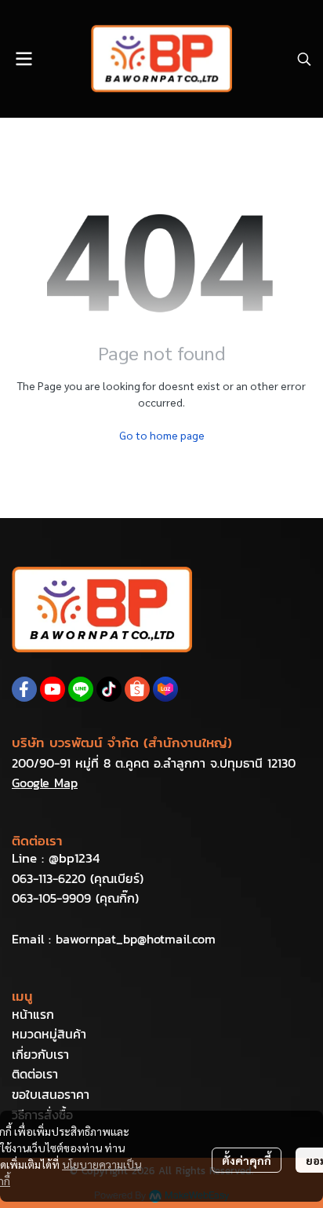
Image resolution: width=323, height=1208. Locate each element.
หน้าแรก (33, 1014)
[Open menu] (23, 59)
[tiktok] (109, 689)
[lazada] (165, 689)
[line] (80, 689)
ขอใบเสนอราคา (50, 1094)
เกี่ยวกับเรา (40, 1054)
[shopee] (137, 689)
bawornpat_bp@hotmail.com (136, 938)
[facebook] (24, 689)
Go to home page (162, 435)
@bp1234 (74, 858)
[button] (304, 59)
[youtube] (52, 689)
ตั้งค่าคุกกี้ (246, 1160)
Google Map (45, 782)
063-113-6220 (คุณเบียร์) (77, 878)
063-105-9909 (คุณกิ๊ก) (75, 898)
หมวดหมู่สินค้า (49, 1033)
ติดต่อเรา (35, 1073)
